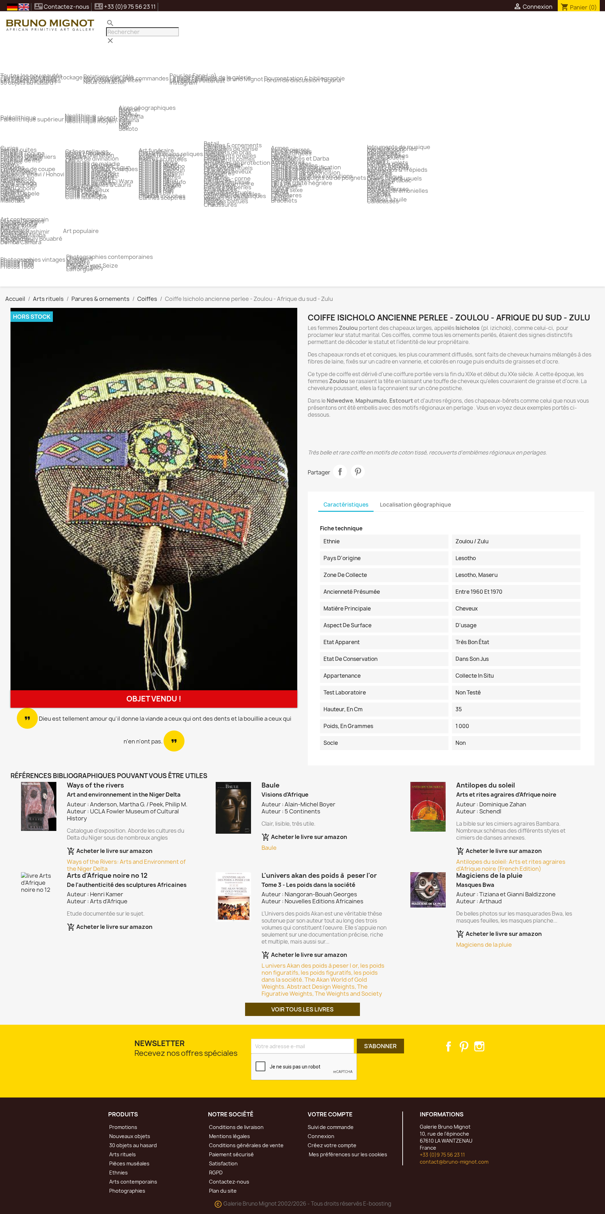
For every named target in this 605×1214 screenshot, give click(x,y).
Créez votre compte (332, 1145)
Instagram (479, 1046)
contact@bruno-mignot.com (454, 1161)
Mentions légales (229, 1136)
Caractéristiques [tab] (346, 504)
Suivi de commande (331, 1127)
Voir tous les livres (302, 1009)
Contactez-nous (61, 6)
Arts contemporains (132, 1181)
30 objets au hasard (132, 1145)
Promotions (122, 1127)
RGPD (215, 1172)
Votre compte (330, 1114)
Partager (340, 472)
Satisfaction (223, 1163)
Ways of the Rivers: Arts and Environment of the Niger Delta (126, 865)
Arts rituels (122, 1154)
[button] (32, 499)
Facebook (448, 1046)
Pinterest (358, 472)
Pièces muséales (128, 1163)
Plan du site (222, 1190)
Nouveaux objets (129, 1136)
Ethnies (118, 1172)
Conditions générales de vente (246, 1145)
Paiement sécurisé (231, 1154)
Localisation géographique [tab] (415, 504)
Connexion (321, 1136)
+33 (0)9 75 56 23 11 (442, 1154)
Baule (269, 848)
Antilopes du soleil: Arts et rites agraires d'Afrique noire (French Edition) (510, 865)
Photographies (126, 1190)
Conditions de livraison (236, 1127)
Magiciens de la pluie (484, 944)
